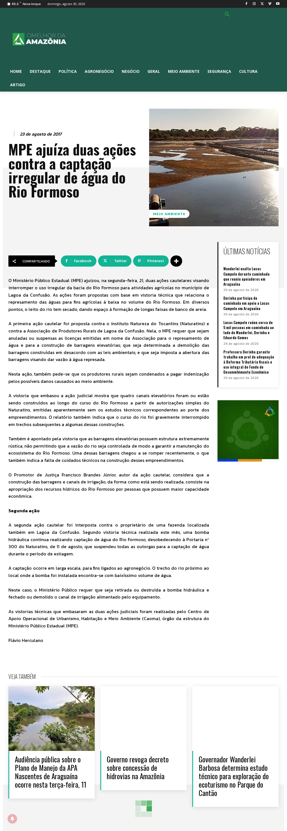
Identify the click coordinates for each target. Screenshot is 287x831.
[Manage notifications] (12, 818)
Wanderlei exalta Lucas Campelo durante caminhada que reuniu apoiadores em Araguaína (246, 276)
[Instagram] (254, 4)
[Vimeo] (270, 4)
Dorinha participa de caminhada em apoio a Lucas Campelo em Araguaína (246, 303)
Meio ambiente (169, 214)
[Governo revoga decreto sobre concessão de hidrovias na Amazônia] (143, 718)
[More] (176, 261)
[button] (227, 14)
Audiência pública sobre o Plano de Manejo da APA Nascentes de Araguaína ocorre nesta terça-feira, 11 (50, 772)
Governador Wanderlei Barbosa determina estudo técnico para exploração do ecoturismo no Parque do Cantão (234, 776)
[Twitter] (262, 4)
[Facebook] (246, 4)
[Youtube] (277, 4)
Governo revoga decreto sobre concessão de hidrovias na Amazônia (138, 767)
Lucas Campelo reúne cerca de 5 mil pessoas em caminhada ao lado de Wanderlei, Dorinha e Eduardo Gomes (248, 330)
